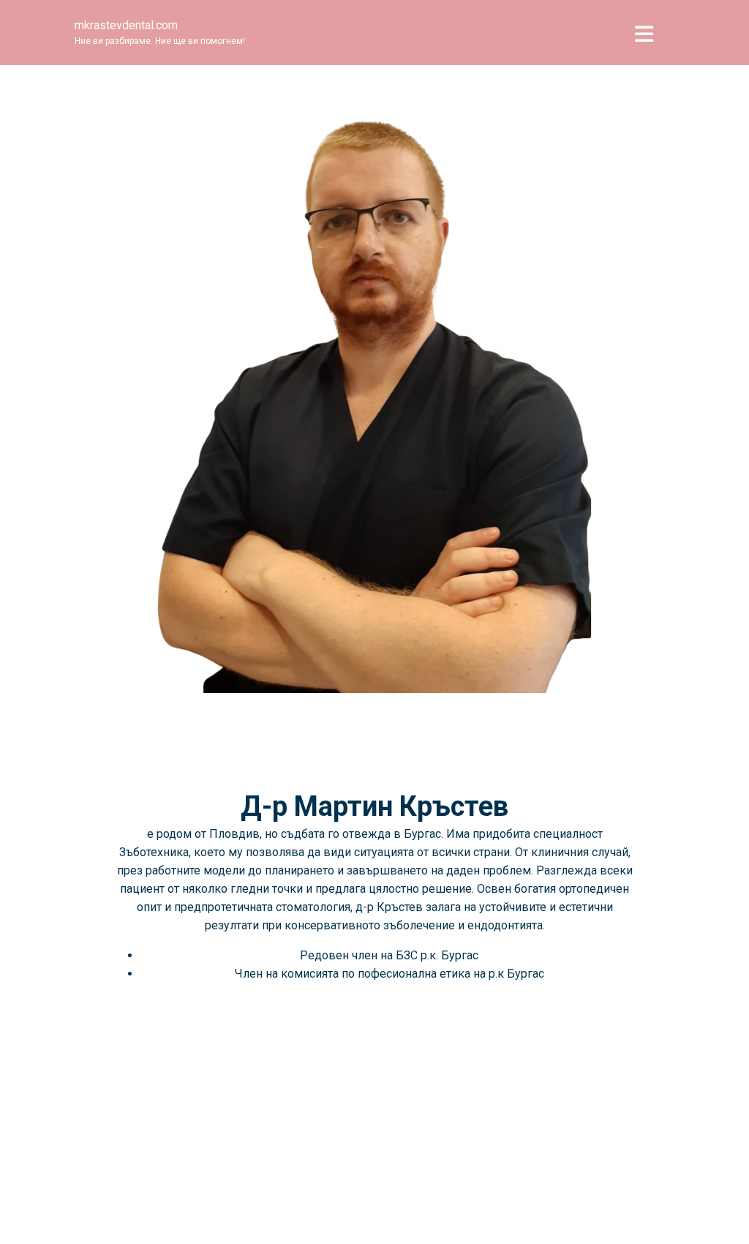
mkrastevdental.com (126, 25)
